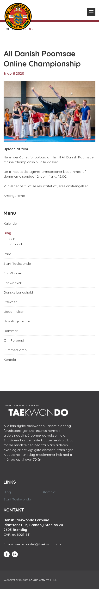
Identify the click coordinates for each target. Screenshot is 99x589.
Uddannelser (14, 311)
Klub (11, 239)
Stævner (10, 302)
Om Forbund (14, 340)
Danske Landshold (18, 292)
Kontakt (10, 359)
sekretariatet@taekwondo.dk (38, 544)
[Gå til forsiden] (18, 15)
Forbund (15, 244)
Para (7, 254)
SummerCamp (15, 350)
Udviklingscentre (17, 321)
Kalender (11, 223)
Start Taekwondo (17, 263)
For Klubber (13, 273)
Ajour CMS (38, 580)
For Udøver (12, 283)
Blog (7, 233)
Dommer (11, 331)
